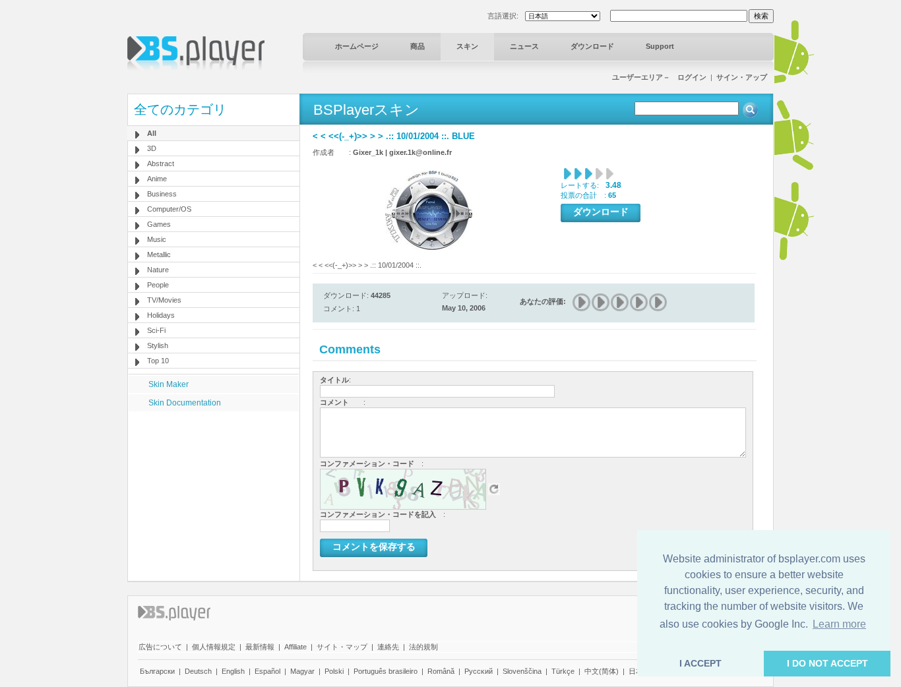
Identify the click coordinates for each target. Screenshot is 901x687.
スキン (467, 46)
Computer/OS (169, 209)
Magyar (302, 671)
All (151, 133)
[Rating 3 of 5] (620, 302)
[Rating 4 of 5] (639, 302)
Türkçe (563, 671)
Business (162, 194)
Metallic (159, 254)
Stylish (157, 345)
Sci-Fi (156, 330)
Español (267, 671)
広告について (160, 647)
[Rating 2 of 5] (601, 302)
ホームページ (357, 46)
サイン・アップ (741, 77)
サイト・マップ (342, 647)
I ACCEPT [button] (700, 663)
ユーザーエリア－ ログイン (659, 77)
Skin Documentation (184, 402)
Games (159, 224)
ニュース (524, 46)
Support (660, 46)
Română (440, 671)
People (158, 285)
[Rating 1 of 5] (582, 302)
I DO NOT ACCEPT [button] (827, 663)
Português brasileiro (386, 671)
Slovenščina (522, 671)
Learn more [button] (839, 624)
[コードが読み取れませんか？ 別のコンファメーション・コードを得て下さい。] (494, 489)
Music (156, 239)
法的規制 (423, 647)
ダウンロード (592, 46)
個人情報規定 (213, 647)
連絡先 (388, 647)
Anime (157, 179)
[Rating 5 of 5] (658, 302)
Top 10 (158, 361)
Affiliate (295, 647)
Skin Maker (168, 384)
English (233, 671)
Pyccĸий (478, 671)
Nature (158, 270)
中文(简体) (601, 671)
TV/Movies (164, 300)
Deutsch (198, 671)
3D (151, 148)
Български (157, 671)
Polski (334, 671)
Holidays (161, 315)
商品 (417, 46)
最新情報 (259, 647)
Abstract (160, 163)
